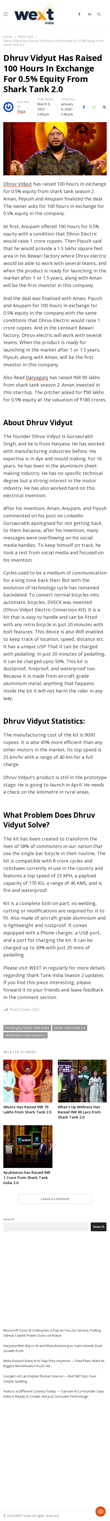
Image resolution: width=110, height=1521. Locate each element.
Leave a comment (55, 1198)
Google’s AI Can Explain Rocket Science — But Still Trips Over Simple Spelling (49, 1379)
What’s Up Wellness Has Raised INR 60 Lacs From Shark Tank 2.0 (79, 1112)
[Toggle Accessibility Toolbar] (100, 1511)
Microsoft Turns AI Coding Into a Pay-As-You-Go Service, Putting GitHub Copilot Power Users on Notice (52, 1333)
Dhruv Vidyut (17, 184)
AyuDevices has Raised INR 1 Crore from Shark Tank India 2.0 (26, 1177)
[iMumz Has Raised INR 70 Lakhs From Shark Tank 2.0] (27, 1062)
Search (8, 1219)
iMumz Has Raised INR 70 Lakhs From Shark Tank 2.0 (27, 1109)
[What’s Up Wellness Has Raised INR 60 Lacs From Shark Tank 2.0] (82, 1062)
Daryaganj (37, 377)
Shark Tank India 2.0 (69, 1027)
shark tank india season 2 (25, 1035)
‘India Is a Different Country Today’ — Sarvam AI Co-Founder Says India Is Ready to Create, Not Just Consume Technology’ (53, 1394)
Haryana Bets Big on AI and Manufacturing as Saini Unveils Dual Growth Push (52, 1348)
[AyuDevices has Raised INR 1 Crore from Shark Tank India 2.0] (27, 1128)
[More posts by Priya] (8, 105)
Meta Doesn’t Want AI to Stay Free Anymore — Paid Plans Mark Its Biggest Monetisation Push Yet (54, 1363)
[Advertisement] (41, 1279)
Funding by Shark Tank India (27, 1027)
